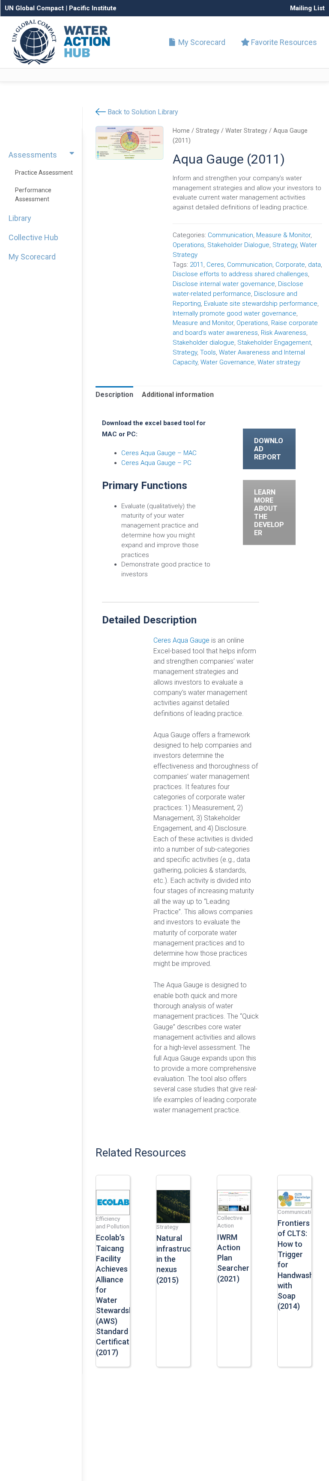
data (314, 264)
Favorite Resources (283, 42)
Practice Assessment (44, 172)
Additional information (178, 394)
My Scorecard (200, 42)
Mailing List (307, 8)
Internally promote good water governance (234, 313)
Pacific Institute (93, 8)
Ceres (215, 264)
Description (114, 394)
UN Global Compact (34, 8)
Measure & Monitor (283, 235)
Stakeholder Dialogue (238, 245)
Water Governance (227, 362)
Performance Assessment (33, 195)
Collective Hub (33, 237)
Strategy (207, 130)
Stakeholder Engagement (274, 342)
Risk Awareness (283, 333)
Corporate (290, 264)
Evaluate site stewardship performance (260, 303)
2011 (196, 264)
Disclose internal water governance (224, 284)
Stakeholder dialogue (203, 342)
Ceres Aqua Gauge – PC (156, 463)
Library (20, 218)
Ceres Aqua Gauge (181, 640)
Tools (208, 352)
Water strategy (278, 362)
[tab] (114, 394)
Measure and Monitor (203, 323)
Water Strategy (246, 130)
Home (181, 130)
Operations (188, 245)
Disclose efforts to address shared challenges (240, 274)
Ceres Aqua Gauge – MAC (159, 453)
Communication (230, 235)
